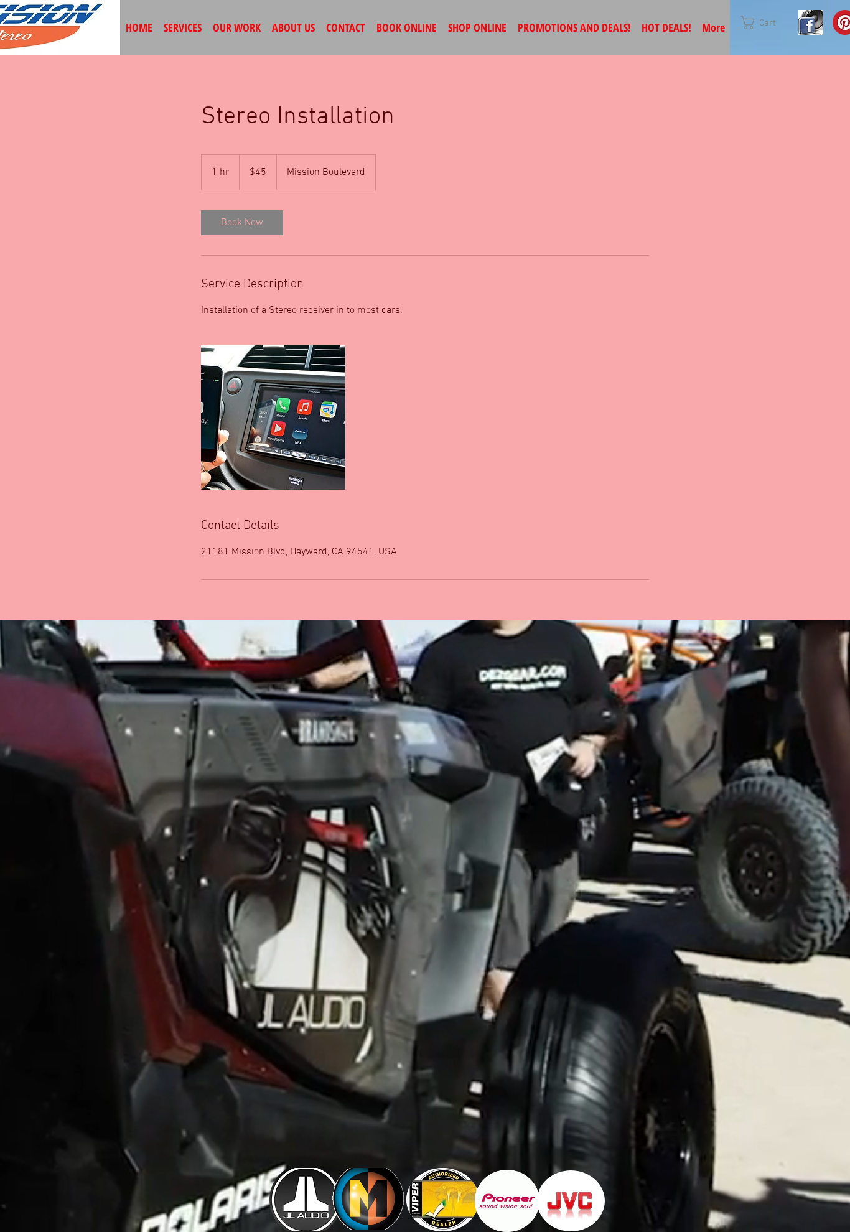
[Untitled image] (273, 417)
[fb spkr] (810, 22)
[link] (242, 222)
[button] (766, 22)
